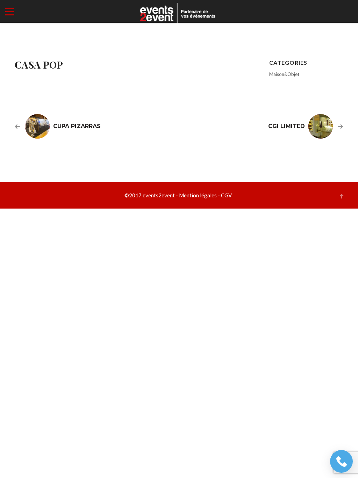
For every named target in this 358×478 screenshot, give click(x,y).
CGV (226, 195)
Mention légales (198, 195)
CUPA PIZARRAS (77, 126)
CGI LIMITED (286, 126)
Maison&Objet (284, 74)
